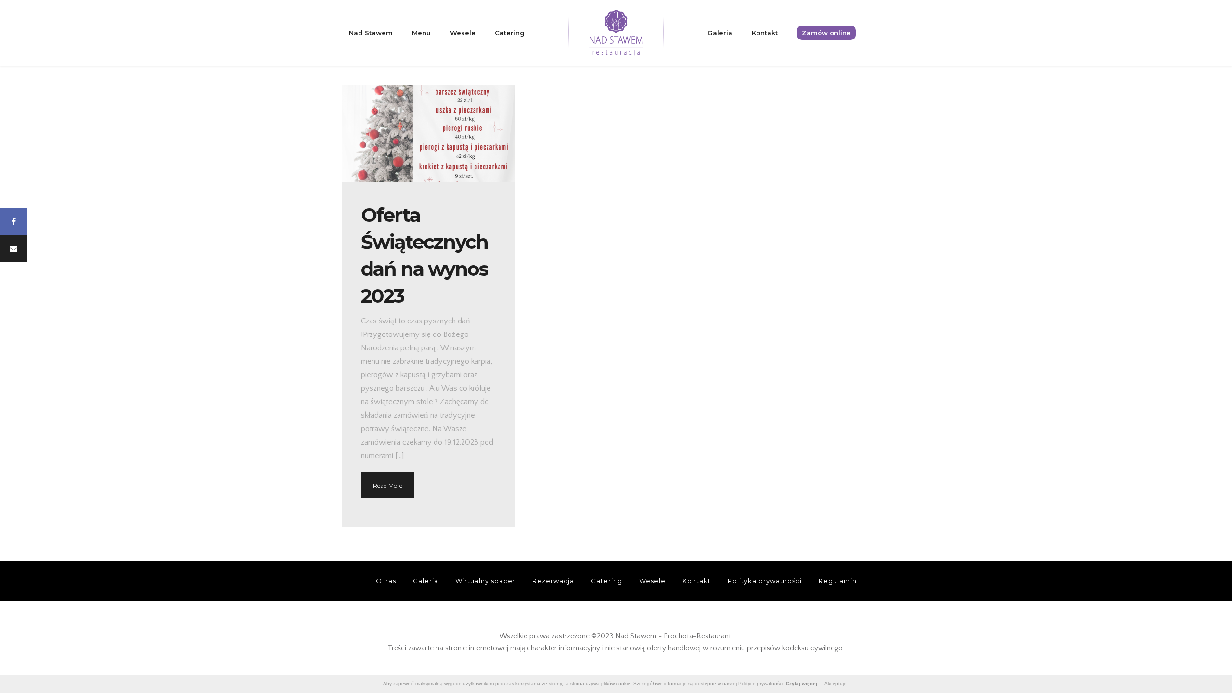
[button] (13, 221)
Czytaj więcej (801, 683)
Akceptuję (835, 683)
